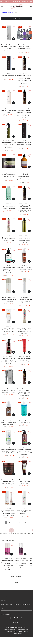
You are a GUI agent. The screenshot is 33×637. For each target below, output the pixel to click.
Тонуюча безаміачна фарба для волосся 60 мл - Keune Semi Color (8, 46)
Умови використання (11, 631)
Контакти (26, 631)
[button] (27, 6)
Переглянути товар (13, 38)
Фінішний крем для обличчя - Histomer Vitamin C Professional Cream (8, 329)
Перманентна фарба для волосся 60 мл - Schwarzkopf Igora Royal (24, 360)
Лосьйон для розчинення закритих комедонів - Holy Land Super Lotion (9, 299)
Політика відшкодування (9, 629)
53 (19, 522)
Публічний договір (17, 633)
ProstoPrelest (13, 627)
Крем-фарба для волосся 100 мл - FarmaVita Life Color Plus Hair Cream (9, 238)
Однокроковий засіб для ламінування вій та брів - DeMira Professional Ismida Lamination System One (7, 564)
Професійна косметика (7, 12)
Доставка (20, 631)
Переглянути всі (16, 576)
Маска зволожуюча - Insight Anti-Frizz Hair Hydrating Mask (24, 481)
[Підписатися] (31, 609)
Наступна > (25, 522)
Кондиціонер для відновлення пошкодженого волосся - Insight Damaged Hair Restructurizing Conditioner (24, 176)
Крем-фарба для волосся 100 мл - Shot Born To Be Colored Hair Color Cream (9, 390)
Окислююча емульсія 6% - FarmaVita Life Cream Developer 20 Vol (24, 511)
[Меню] (2, 6)
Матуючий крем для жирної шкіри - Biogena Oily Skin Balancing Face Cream (8, 451)
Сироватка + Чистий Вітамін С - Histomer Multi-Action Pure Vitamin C (8, 422)
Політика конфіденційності (23, 629)
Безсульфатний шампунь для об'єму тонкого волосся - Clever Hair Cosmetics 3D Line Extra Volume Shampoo (24, 392)
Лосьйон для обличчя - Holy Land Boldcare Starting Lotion (8, 110)
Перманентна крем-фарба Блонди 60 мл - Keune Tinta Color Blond (24, 144)
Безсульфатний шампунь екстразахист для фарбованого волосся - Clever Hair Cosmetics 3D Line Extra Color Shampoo (24, 208)
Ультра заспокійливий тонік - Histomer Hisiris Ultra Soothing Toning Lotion (8, 206)
